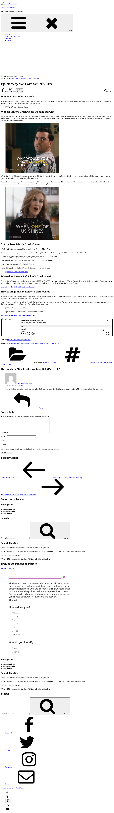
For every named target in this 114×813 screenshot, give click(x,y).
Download (27, 340)
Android (30, 343)
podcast (103, 362)
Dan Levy (96, 362)
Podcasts (8, 38)
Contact (8, 40)
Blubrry (46, 343)
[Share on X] (7, 798)
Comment (4, 433)
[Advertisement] (57, 58)
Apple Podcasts (14, 343)
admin (37, 78)
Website (3, 445)
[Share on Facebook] (7, 794)
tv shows (9, 364)
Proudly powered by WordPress (12, 788)
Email (3, 441)
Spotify (23, 343)
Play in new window (14, 340)
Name (3, 436)
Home (7, 34)
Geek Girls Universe (8, 8)
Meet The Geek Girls (12, 36)
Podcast (44, 362)
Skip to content (6, 2)
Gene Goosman (22, 383)
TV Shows (52, 362)
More (57, 343)
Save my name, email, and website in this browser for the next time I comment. (31, 449)
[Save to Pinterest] (8, 801)
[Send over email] (7, 810)
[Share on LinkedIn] (7, 806)
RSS (52, 343)
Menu (70, 30)
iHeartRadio (38, 343)
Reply (41, 408)
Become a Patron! (8, 568)
